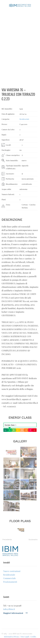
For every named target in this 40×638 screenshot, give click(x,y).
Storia (4, 19)
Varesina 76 (9, 38)
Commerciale (8, 48)
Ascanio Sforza (11, 58)
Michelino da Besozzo (13, 65)
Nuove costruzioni (10, 27)
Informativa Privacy (11, 636)
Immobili (5, 23)
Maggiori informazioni (13, 613)
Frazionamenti (9, 51)
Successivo (33, 540)
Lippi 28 (8, 34)
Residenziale (8, 44)
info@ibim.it (9, 609)
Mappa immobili (8, 69)
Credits (33, 636)
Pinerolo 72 (9, 55)
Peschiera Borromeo (13, 62)
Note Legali (24, 636)
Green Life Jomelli (12, 31)
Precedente (7, 540)
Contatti (5, 73)
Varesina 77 (9, 41)
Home (4, 15)
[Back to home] (20, 5)
